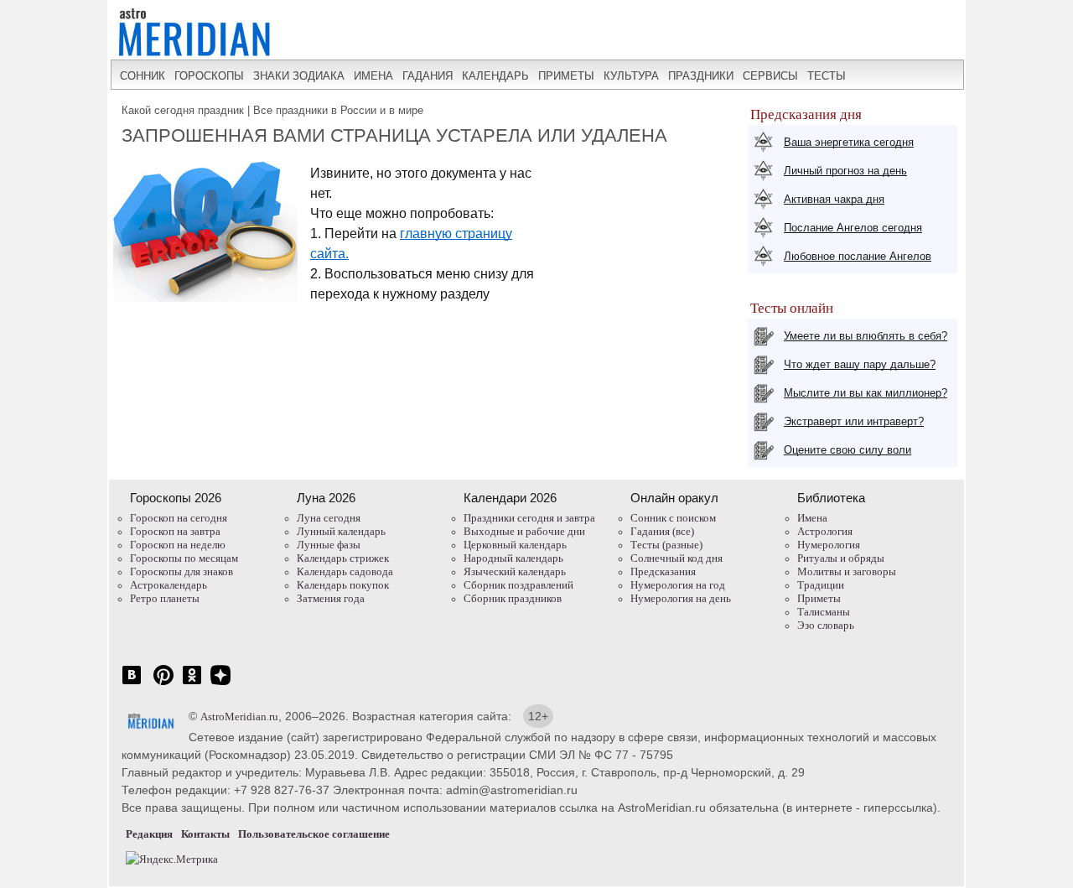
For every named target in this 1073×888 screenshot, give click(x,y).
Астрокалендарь (168, 585)
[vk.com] (131, 684)
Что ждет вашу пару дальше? (860, 364)
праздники (700, 76)
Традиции (820, 585)
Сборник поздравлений (518, 585)
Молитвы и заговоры (846, 571)
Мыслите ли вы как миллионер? (865, 393)
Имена (812, 518)
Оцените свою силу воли (847, 450)
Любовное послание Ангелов (857, 256)
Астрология (825, 531)
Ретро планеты (165, 598)
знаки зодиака (299, 76)
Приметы (819, 598)
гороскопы (209, 76)
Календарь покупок (343, 585)
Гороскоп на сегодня (178, 518)
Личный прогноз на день (845, 170)
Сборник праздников (513, 598)
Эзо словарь (825, 625)
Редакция (149, 834)
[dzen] (220, 684)
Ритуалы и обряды (840, 558)
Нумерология (828, 544)
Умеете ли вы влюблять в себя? (865, 336)
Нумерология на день (680, 598)
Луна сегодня (328, 518)
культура (631, 76)
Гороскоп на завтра (175, 531)
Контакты (205, 834)
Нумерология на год (677, 585)
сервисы (770, 76)
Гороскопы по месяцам (184, 558)
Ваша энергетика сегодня (849, 142)
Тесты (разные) (666, 544)
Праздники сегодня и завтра (529, 518)
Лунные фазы (328, 544)
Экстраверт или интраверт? (854, 421)
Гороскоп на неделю (177, 544)
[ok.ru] (192, 684)
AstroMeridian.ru (239, 716)
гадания (427, 76)
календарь (495, 76)
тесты (826, 76)
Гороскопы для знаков (181, 571)
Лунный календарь (341, 531)
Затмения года (331, 598)
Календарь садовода (345, 571)
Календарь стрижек (343, 558)
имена (373, 76)
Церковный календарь (515, 544)
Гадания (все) (662, 531)
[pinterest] (163, 684)
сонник (142, 76)
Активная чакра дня (834, 199)
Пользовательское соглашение (314, 834)
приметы (566, 76)
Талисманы (823, 611)
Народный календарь (513, 558)
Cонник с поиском (673, 518)
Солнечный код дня (676, 558)
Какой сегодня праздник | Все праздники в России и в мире (272, 110)
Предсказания (663, 571)
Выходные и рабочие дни (524, 531)
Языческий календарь (515, 571)
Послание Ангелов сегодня (853, 227)
